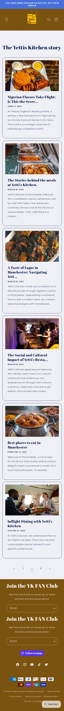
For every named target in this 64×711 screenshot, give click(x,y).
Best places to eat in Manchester (24, 445)
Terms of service (33, 696)
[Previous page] (14, 568)
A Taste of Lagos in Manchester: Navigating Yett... (27, 272)
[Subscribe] (54, 608)
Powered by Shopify (34, 691)
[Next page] (49, 568)
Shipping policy (51, 696)
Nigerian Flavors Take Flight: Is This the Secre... (31, 99)
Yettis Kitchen (18, 691)
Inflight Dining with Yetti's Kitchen (29, 523)
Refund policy (53, 691)
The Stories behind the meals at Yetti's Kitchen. (31, 182)
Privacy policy (15, 696)
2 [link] (32, 568)
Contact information (33, 701)
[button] (6, 19)
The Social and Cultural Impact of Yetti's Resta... (27, 357)
